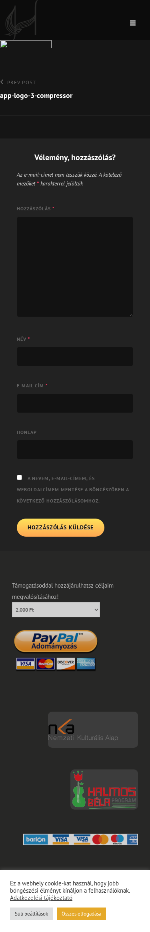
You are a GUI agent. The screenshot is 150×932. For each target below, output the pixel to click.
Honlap (27, 432)
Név (23, 339)
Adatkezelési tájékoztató (41, 897)
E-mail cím (32, 386)
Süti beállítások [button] (31, 913)
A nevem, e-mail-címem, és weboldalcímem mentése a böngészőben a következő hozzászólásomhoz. (73, 489)
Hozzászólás (36, 209)
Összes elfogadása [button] (81, 913)
